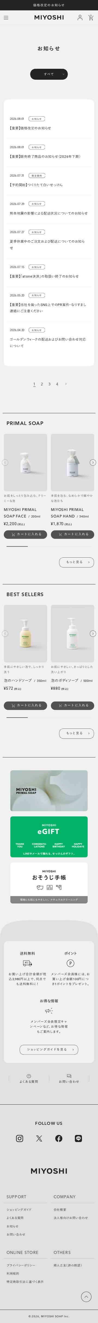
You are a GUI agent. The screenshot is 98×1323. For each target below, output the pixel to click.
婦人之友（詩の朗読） (68, 1265)
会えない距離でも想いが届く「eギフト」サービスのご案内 (49, 5)
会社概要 (60, 1209)
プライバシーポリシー (21, 1265)
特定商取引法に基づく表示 (25, 1281)
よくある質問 (15, 1218)
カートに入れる (29, 534)
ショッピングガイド (19, 1209)
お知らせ (13, 1226)
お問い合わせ (16, 1234)
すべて (49, 74)
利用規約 (13, 1273)
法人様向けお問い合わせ (71, 1218)
